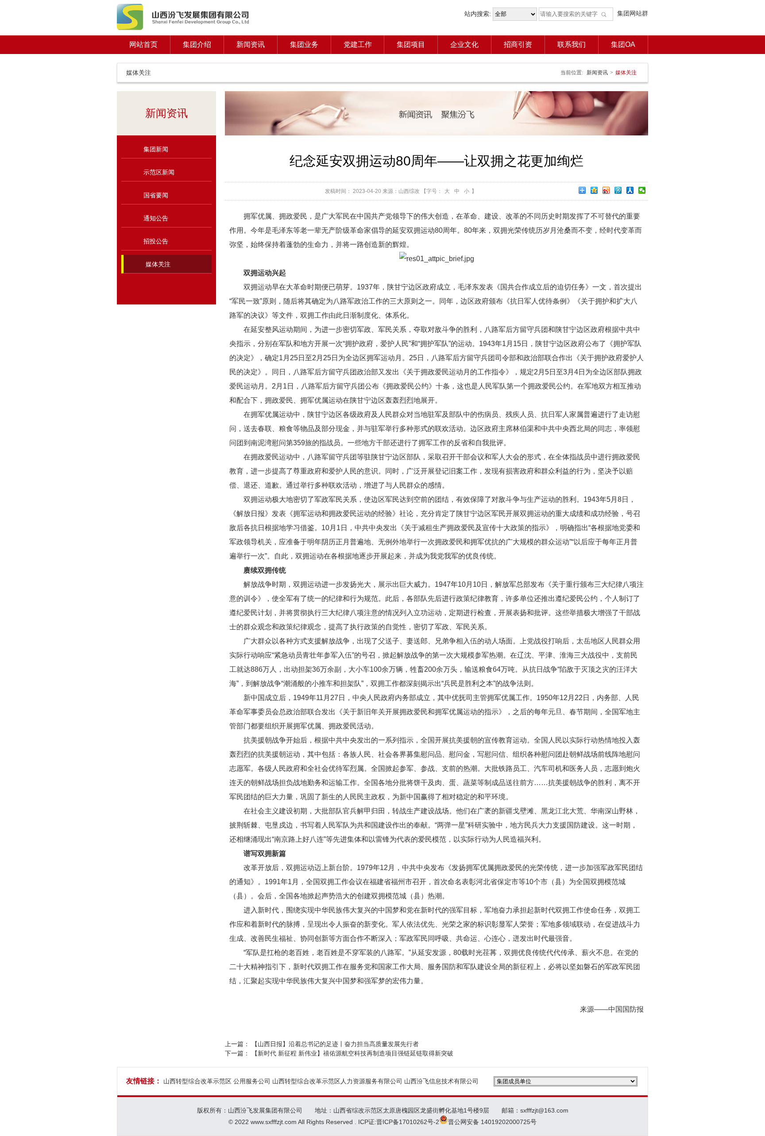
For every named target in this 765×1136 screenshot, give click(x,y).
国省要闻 (155, 195)
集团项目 (411, 44)
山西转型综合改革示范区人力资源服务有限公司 (337, 1081)
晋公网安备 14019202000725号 (492, 1121)
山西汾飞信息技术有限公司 (441, 1081)
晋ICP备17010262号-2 (407, 1121)
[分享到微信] (642, 190)
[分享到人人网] (630, 190)
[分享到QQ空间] (594, 190)
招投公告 (155, 241)
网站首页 (143, 44)
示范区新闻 (158, 172)
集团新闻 (155, 149)
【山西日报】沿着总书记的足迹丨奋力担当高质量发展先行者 (335, 1043)
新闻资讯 (250, 44)
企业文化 (464, 44)
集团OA (623, 44)
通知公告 (155, 218)
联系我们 (571, 44)
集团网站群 (632, 13)
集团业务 (304, 44)
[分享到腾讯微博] (618, 190)
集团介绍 (197, 44)
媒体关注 (158, 264)
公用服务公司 (251, 1081)
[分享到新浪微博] (606, 190)
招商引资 (518, 44)
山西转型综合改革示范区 (197, 1081)
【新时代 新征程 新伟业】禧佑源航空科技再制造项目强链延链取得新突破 (352, 1053)
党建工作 (358, 44)
